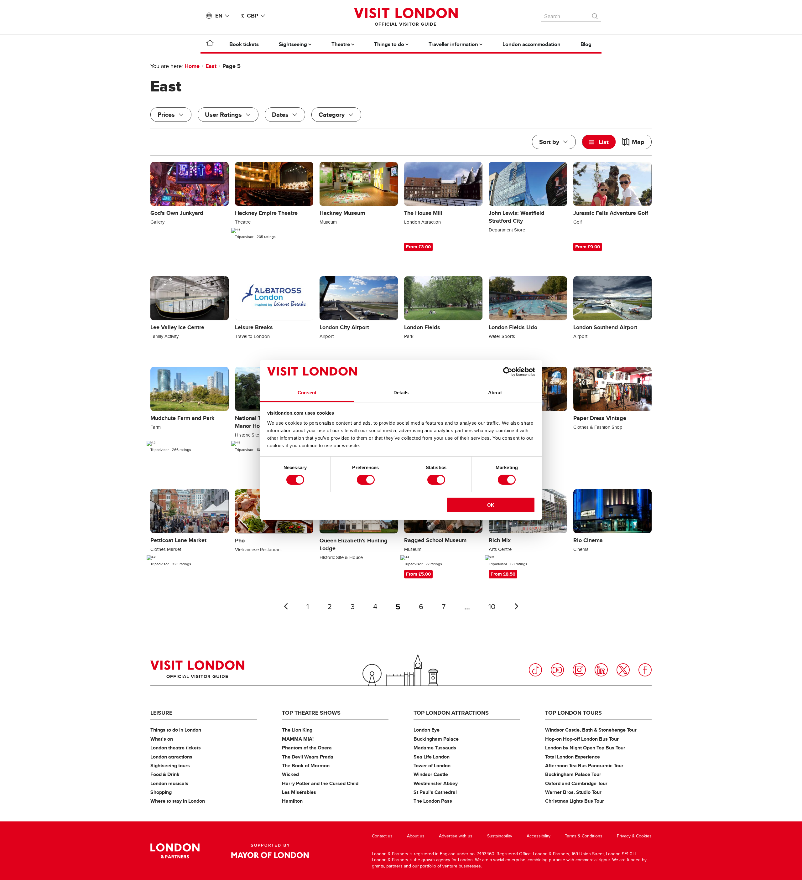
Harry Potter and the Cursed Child (320, 783)
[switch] (366, 480)
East (211, 66)
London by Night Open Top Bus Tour (585, 747)
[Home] (209, 44)
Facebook (645, 669)
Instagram (579, 669)
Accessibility (538, 836)
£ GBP (249, 16)
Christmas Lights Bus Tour (574, 801)
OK (490, 505)
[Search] (595, 14)
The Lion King (297, 729)
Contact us (382, 836)
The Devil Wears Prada (307, 756)
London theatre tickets (175, 747)
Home (192, 66)
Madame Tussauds (435, 747)
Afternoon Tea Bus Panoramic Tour (584, 765)
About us (415, 836)
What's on (161, 739)
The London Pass (433, 801)
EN (218, 16)
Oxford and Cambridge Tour (576, 783)
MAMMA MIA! (298, 739)
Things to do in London (175, 729)
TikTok (535, 669)
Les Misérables (299, 792)
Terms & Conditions (583, 836)
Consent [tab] (307, 392)
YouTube (557, 669)
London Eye (427, 729)
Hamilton (292, 801)
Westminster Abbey (436, 783)
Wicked (290, 774)
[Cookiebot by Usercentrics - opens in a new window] (507, 371)
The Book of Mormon (306, 765)
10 (492, 606)
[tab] (599, 142)
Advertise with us (455, 836)
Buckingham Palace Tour (573, 774)
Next (516, 606)
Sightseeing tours (170, 765)
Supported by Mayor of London (270, 850)
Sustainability (499, 836)
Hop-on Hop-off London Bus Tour (582, 739)
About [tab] (495, 392)
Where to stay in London (177, 801)
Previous (286, 606)
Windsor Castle (431, 774)
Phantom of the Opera (307, 747)
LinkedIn (601, 669)
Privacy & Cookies (634, 836)
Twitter (623, 669)
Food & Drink (165, 774)
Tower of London (432, 765)
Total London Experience (572, 756)
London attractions (171, 756)
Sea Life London (432, 756)
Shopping (161, 792)
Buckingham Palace (436, 739)
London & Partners (175, 850)
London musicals (169, 783)
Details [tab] (401, 392)
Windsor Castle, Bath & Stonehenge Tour (591, 729)
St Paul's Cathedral (435, 792)
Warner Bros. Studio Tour (573, 792)
